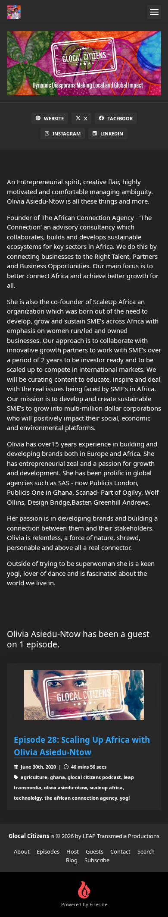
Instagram (67, 133)
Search (146, 851)
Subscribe (96, 860)
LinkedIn (111, 133)
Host (72, 851)
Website (54, 118)
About (22, 851)
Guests (94, 851)
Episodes (48, 851)
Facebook (120, 118)
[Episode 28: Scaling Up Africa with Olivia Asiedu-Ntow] (84, 695)
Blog (72, 860)
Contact (120, 851)
